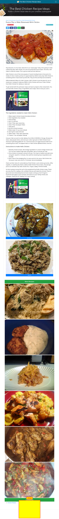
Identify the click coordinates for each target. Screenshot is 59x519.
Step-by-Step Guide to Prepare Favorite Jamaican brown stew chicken (29, 444)
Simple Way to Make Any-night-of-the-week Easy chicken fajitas (29, 479)
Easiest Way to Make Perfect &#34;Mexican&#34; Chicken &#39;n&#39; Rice (29, 372)
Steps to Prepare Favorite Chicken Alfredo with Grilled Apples (29, 301)
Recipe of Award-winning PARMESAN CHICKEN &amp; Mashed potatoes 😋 (29, 336)
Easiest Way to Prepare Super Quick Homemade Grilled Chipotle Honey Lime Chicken (29, 219)
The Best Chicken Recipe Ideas (30, 2)
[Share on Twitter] (7, 28)
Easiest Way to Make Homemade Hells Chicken (25, 20)
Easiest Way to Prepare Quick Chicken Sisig (29, 256)
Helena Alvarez (10, 24)
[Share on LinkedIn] (15, 28)
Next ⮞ (29, 275)
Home (7, 20)
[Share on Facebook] (11, 28)
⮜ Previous (29, 238)
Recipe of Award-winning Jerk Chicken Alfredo (29, 408)
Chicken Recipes (12, 20)
